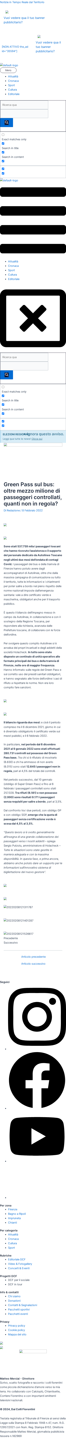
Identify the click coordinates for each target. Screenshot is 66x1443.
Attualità (13, 76)
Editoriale (13, 94)
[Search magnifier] (6, 122)
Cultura (12, 89)
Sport (11, 85)
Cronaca (13, 81)
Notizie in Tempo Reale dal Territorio (22, 2)
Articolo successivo (33, 963)
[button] (33, 70)
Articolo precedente (33, 956)
